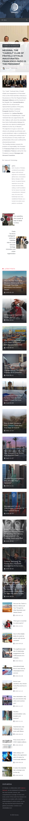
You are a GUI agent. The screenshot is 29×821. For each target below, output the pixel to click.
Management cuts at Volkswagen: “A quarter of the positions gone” (14, 508)
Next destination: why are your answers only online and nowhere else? (14, 453)
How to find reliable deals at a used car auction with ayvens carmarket (14, 342)
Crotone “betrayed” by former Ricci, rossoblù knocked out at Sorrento (13, 563)
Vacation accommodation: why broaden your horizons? (14, 480)
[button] (27, 20)
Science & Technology (11, 45)
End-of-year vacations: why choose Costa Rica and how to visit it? (13, 425)
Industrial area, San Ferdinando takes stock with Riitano (18, 729)
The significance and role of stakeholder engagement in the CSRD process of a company (19, 653)
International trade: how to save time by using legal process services (13, 398)
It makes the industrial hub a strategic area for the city (19, 770)
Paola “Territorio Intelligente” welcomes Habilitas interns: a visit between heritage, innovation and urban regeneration (10, 242)
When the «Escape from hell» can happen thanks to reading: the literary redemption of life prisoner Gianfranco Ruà (14, 533)
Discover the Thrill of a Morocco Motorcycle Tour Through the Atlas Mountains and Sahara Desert (13, 285)
